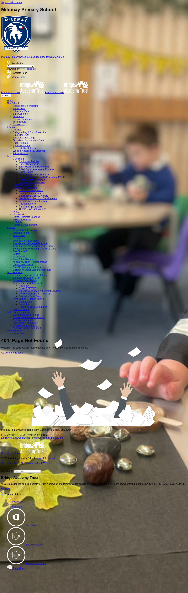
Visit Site (5, 489)
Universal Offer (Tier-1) (25, 280)
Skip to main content (11, 2)
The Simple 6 (20, 251)
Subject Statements (29, 164)
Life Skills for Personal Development (38, 198)
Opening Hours (21, 233)
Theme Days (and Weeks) (32, 209)
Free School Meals (23, 259)
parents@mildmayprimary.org (47, 438)
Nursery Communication (25, 325)
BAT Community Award (31, 190)
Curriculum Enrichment (25, 188)
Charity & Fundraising (30, 193)
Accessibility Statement (25, 148)
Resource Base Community (33, 307)
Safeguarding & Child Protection (30, 132)
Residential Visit (27, 203)
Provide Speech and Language (35, 293)
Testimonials (19, 121)
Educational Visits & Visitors (33, 196)
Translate (31, 69)
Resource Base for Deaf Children (30, 275)
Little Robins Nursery (18, 312)
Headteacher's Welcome (25, 106)
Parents (11, 227)
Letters (16, 254)
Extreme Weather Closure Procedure (32, 270)
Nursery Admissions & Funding (29, 317)
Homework (18, 214)
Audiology (24, 285)
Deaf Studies (25, 301)
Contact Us (19, 124)
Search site (7, 471)
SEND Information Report (26, 185)
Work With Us (14, 330)
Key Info (11, 127)
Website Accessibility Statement (29, 151)
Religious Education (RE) (32, 182)
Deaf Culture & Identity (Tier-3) (29, 299)
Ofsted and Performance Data (28, 140)
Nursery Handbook (23, 320)
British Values (26, 172)
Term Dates (19, 235)
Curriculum (18, 159)
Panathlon (24, 304)
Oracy (16, 211)
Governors (18, 116)
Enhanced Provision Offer (26, 278)
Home (10, 100)
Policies (17, 129)
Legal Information (46, 458)
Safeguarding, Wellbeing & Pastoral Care (34, 248)
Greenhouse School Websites (36, 463)
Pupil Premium (20, 143)
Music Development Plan (32, 180)
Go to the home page (12, 352)
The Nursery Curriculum (25, 322)
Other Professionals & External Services (40, 291)
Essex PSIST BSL (28, 288)
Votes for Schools (22, 219)
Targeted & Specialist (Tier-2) (28, 283)
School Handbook (22, 119)
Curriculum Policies (29, 161)
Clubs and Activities (23, 264)
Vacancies (18, 333)
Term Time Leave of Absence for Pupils (33, 246)
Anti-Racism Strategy (24, 137)
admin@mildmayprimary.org (15, 438)
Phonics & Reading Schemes (34, 174)
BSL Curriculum (21, 309)
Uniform (17, 238)
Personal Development (25, 225)
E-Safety (17, 222)
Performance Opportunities (33, 201)
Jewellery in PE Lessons (26, 240)
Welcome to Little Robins (26, 315)
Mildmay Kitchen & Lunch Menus (30, 262)
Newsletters (19, 256)
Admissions (19, 108)
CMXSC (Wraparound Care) (27, 267)
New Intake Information (25, 230)
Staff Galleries (20, 114)
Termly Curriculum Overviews (34, 166)
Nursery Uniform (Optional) (27, 328)
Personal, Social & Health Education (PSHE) (42, 177)
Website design (9, 463)
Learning (11, 156)
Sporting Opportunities (30, 206)
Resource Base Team (30, 296)
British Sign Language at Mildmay (36, 169)
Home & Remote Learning (26, 217)
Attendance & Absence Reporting (30, 243)
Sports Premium (21, 145)
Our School (13, 103)
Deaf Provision (14, 272)
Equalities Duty (21, 135)
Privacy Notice (20, 153)
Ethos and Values (22, 111)
